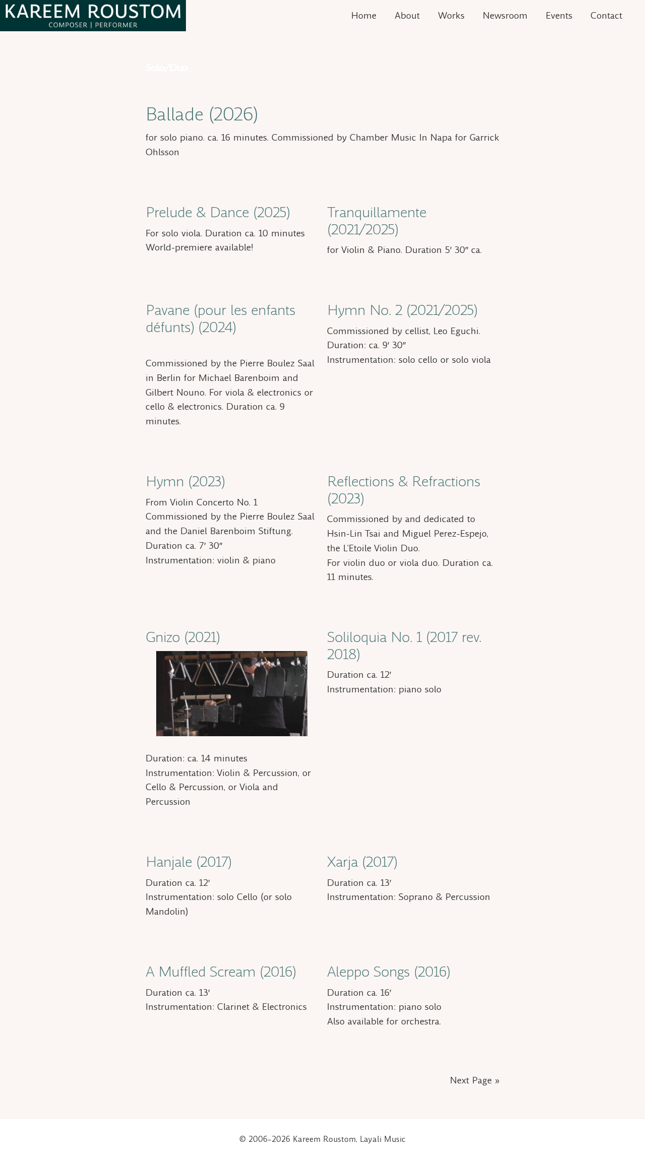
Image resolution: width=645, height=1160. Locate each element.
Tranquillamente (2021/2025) (376, 221)
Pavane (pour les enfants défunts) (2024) (220, 318)
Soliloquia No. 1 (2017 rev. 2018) (404, 645)
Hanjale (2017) (188, 862)
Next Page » (474, 1080)
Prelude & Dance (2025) (218, 212)
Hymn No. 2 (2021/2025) (402, 310)
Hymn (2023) (185, 481)
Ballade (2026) (202, 114)
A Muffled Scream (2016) (221, 972)
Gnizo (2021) (183, 637)
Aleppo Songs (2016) (388, 972)
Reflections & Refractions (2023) (403, 490)
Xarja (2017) (362, 862)
